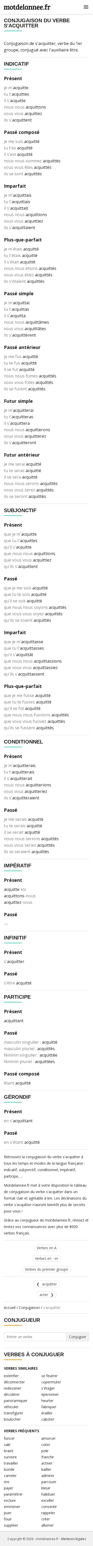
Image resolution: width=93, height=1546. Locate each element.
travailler (11, 1463)
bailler (46, 1469)
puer (7, 1512)
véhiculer (11, 1406)
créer (45, 1519)
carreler (10, 1475)
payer (8, 1488)
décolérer (12, 1394)
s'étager (48, 1388)
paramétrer (13, 1494)
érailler (46, 1413)
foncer (9, 1438)
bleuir (45, 1488)
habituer (48, 1494)
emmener (12, 1506)
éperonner (50, 1394)
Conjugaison (29, 1307)
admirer (47, 1475)
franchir (47, 1456)
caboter (47, 1419)
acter (44, 1294)
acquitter (49, 1284)
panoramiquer (15, 1400)
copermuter (51, 1382)
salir (7, 1444)
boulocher (12, 1419)
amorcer (48, 1438)
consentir (49, 1506)
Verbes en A (47, 1247)
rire (6, 1481)
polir (45, 1450)
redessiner (12, 1388)
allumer (47, 1525)
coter (45, 1444)
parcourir (48, 1481)
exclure (10, 1500)
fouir (8, 1519)
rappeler (48, 1512)
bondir (9, 1469)
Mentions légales (73, 1539)
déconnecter (14, 1382)
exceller (47, 1500)
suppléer (11, 1525)
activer (46, 1463)
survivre (10, 1456)
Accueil (10, 1307)
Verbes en (46, 1258)
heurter (47, 1400)
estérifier (11, 1375)
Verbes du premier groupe (46, 1269)
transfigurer (13, 1413)
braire (8, 1450)
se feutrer (49, 1375)
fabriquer (48, 1406)
